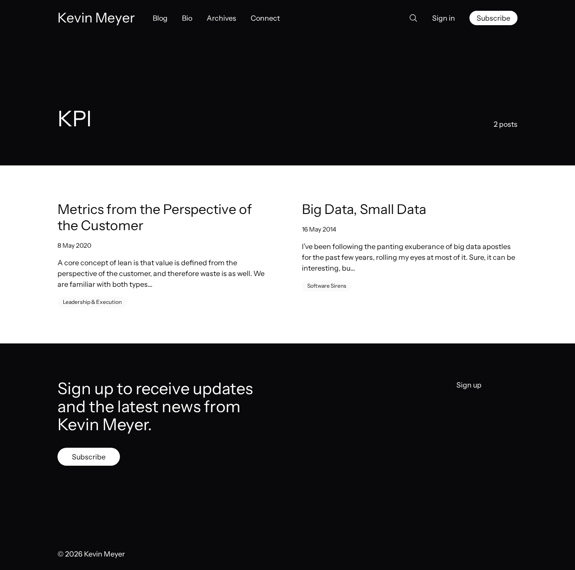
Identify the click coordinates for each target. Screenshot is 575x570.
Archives (221, 17)
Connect (265, 17)
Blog (160, 17)
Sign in (443, 17)
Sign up (469, 384)
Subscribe (493, 17)
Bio (187, 17)
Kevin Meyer (104, 553)
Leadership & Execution (92, 301)
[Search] (410, 18)
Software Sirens (326, 285)
